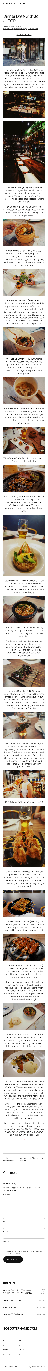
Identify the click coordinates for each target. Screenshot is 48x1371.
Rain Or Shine (9, 1307)
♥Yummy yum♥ (33, 29)
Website (6, 1241)
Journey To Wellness (13, 1314)
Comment (7, 1195)
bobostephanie (16, 26)
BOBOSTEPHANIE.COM (14, 3)
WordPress (41, 1366)
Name (5, 1221)
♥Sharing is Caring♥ (20, 29)
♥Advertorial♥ (8, 29)
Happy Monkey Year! (8, 1159)
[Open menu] (43, 3)
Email (5, 1231)
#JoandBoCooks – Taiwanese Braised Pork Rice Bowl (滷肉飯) (18, 1291)
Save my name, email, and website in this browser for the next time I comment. (24, 1252)
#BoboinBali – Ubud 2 (13, 1300)
